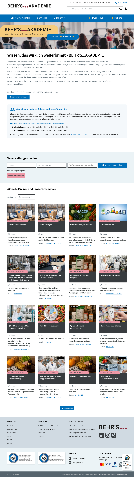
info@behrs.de (78, 463)
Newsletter (97, 18)
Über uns (42, 18)
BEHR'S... (72, 3)
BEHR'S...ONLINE (105, 3)
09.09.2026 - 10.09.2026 (114, 294)
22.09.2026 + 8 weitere (22, 397)
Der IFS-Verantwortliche (17, 225)
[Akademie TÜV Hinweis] (52, 458)
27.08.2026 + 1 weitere (113, 243)
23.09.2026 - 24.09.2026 (53, 397)
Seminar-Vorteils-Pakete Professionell (82, 429)
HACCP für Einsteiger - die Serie (81, 225)
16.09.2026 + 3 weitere (83, 344)
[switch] (127, 468)
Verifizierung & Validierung (110, 275)
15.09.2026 (48, 342)
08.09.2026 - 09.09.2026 (83, 296)
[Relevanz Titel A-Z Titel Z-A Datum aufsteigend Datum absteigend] (26, 196)
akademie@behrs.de (79, 134)
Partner (10, 443)
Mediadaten (11, 433)
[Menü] (130, 455)
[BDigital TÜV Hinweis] (21, 458)
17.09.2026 (110, 347)
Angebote (59, 18)
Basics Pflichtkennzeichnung (111, 326)
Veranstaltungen (20, 18)
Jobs (9, 436)
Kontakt (10, 426)
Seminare (41, 433)
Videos (9, 440)
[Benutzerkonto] (126, 8)
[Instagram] (107, 435)
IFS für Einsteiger (46, 225)
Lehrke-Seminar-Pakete (77, 426)
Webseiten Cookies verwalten (119, 474)
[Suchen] (120, 8)
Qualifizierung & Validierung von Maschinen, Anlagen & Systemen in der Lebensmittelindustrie (20, 277)
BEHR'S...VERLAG (94, 3)
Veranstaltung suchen (113, 165)
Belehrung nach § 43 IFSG (77, 433)
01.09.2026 (18, 294)
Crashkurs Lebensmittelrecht (80, 376)
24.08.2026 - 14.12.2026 (53, 243)
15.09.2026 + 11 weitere (22, 349)
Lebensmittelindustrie (16, 176)
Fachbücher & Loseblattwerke (48, 426)
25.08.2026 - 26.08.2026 (22, 245)
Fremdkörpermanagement (49, 326)
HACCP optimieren (107, 225)
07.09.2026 (48, 298)
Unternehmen (12, 429)
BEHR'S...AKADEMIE (82, 3)
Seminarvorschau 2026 (19, 97)
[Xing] (113, 435)
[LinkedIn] (101, 435)
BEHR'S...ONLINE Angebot (47, 429)
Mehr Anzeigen (68, 408)
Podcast (119, 18)
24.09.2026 (79, 395)
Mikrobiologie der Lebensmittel (80, 436)
